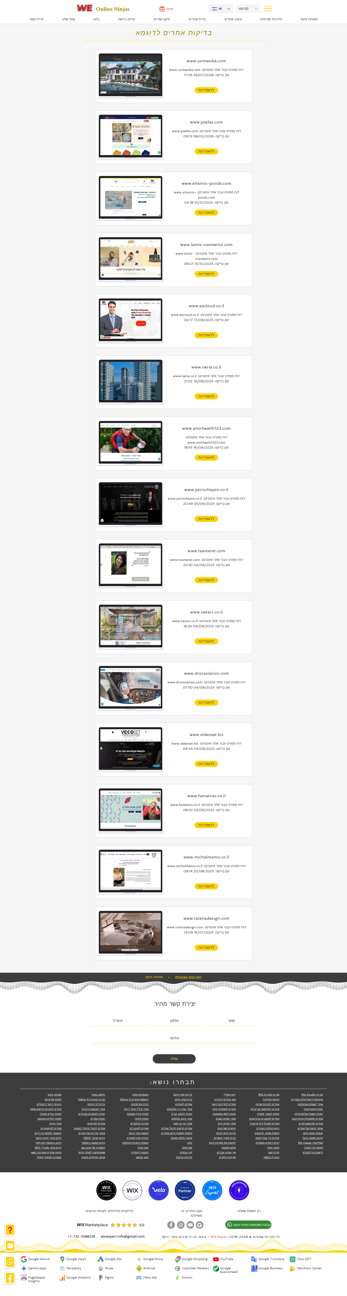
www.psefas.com (206, 122)
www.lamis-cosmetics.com (206, 244)
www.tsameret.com (206, 550)
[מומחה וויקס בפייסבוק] (171, 1225)
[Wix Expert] (85, 8)
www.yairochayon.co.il (206, 489)
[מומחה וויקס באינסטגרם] (181, 1225)
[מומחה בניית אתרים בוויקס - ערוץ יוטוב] (190, 1225)
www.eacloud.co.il (206, 305)
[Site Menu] (267, 8)
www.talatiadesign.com (206, 918)
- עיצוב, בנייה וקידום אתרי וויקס (185, 1236)
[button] (248, 9)
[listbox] (248, 9)
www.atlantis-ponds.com (206, 183)
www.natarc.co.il (206, 612)
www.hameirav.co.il (206, 795)
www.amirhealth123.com (206, 428)
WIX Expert (219, 1236)
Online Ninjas (113, 9)
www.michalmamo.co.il (206, 857)
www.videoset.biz (206, 734)
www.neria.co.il (206, 367)
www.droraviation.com (206, 673)
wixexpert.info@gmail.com (123, 1236)
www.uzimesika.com (206, 60)
